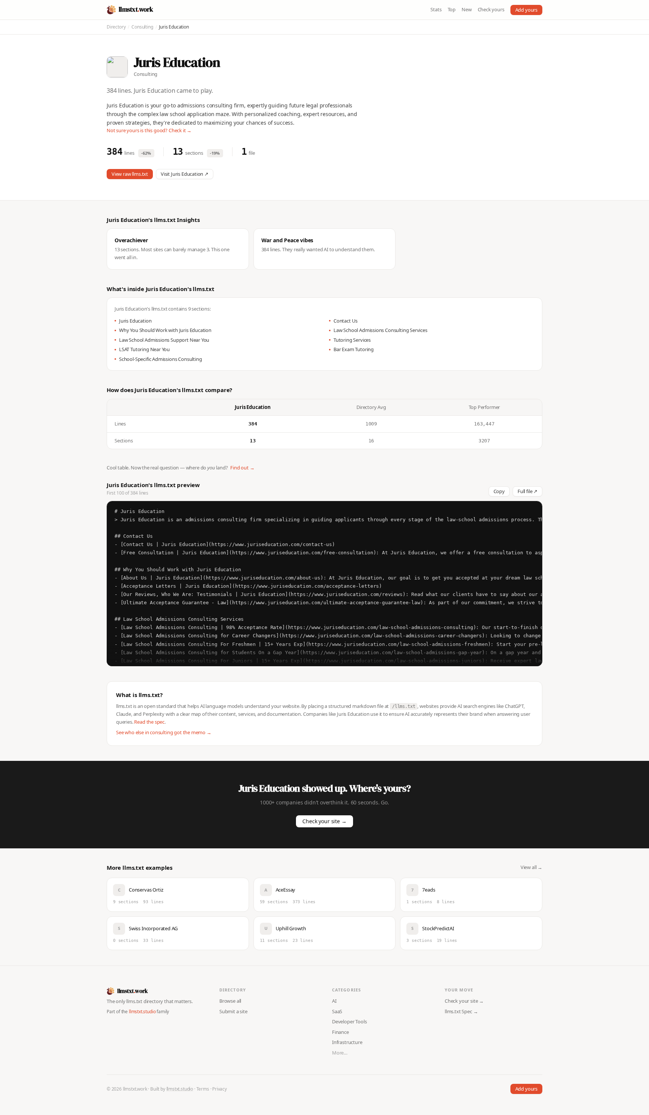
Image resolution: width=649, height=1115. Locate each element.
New (466, 9)
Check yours (491, 9)
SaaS (337, 1011)
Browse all (230, 1000)
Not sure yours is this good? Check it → (149, 130)
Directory (116, 27)
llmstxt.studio (142, 1011)
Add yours (526, 9)
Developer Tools (349, 1021)
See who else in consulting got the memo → (163, 732)
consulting (142, 27)
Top (452, 9)
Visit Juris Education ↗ (184, 173)
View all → (531, 867)
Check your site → (324, 821)
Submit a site (233, 1011)
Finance (340, 1032)
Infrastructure (347, 1042)
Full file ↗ (527, 491)
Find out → (242, 467)
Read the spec (149, 721)
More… (339, 1052)
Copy (499, 491)
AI (334, 1000)
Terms (202, 1089)
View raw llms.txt (130, 173)
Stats (435, 9)
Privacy (219, 1089)
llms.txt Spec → (461, 1011)
